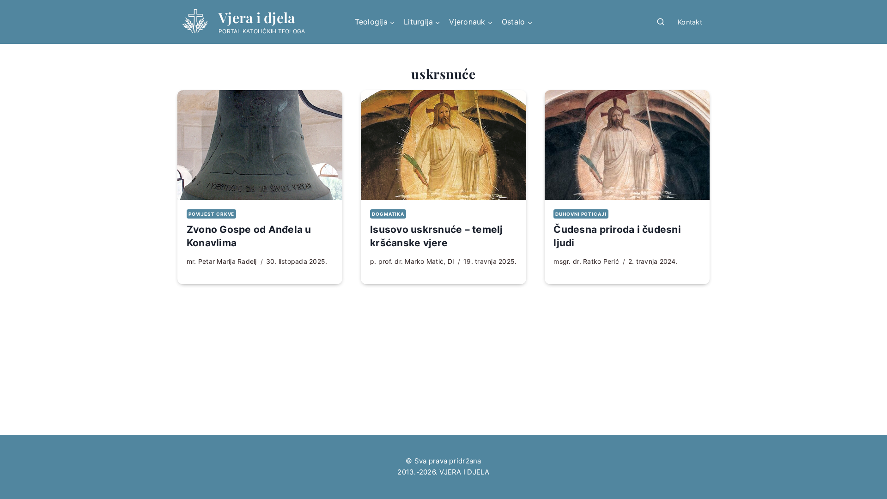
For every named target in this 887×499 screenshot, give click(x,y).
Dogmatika (388, 214)
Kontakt (690, 22)
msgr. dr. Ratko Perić (586, 261)
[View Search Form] (660, 22)
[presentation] (259, 145)
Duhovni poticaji (580, 214)
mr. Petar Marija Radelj (222, 261)
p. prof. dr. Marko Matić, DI (412, 261)
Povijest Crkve (211, 214)
